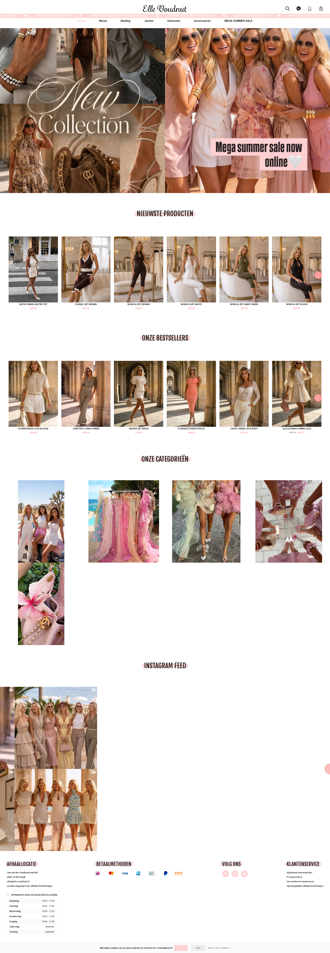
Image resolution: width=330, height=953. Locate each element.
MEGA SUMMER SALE (238, 20)
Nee (198, 948)
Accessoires (202, 20)
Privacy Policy (294, 877)
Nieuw (103, 20)
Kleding (125, 20)
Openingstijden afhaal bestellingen (305, 886)
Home (81, 20)
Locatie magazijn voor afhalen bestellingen (29, 886)
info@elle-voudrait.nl (18, 881)
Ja (181, 948)
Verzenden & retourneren (300, 881)
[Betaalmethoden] (98, 873)
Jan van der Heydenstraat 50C (22, 872)
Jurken (148, 20)
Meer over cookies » (219, 948)
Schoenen (173, 20)
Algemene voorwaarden (299, 872)
